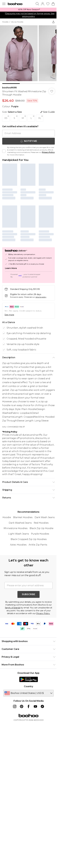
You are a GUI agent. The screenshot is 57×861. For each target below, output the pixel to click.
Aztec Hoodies (18, 544)
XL (39, 118)
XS (5, 118)
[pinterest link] (21, 706)
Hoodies (5, 22)
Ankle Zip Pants (38, 544)
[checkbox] (4, 151)
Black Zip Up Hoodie (41, 528)
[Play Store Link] (28, 679)
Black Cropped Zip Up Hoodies (28, 539)
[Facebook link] (28, 706)
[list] (28, 9)
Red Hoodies (41, 523)
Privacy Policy (48, 152)
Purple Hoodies (40, 533)
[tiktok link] (42, 706)
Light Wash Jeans (18, 533)
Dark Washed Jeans (20, 523)
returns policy (40, 297)
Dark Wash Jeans (45, 517)
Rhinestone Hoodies (15, 528)
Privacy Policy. (43, 613)
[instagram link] (14, 706)
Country (28, 686)
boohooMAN (9, 87)
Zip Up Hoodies (17, 22)
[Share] (53, 21)
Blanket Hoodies (22, 517)
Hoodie (6, 517)
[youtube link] (35, 706)
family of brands (12, 607)
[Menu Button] (4, 3)
